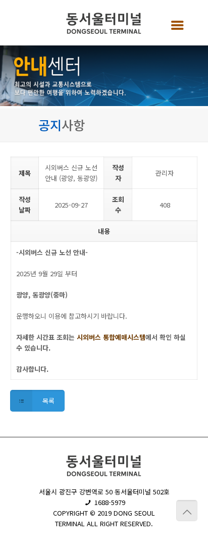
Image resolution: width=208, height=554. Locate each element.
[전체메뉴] (174, 24)
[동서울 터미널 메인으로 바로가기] (104, 25)
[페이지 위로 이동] (186, 510)
